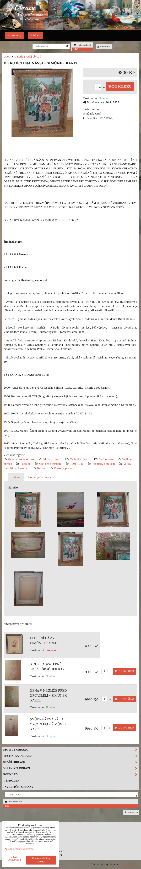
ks (104, 87)
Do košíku (121, 86)
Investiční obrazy (18, 786)
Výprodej (11, 780)
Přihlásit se (105, 46)
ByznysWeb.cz (128, 864)
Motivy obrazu (52, 459)
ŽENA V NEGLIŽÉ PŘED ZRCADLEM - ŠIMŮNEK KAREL (48, 695)
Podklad (26, 463)
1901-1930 (77, 463)
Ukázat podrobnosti (14, 858)
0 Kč (75, 49)
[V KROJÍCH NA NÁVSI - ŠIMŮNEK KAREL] (42, 104)
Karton (41, 468)
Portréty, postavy (64, 468)
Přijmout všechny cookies (40, 860)
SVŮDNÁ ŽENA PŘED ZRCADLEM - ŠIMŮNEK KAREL (48, 724)
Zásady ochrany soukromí (18, 848)
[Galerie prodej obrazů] (70, 28)
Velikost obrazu (17, 768)
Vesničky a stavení (104, 463)
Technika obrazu (80, 459)
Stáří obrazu (106, 459)
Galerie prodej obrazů (21, 459)
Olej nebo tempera (50, 463)
